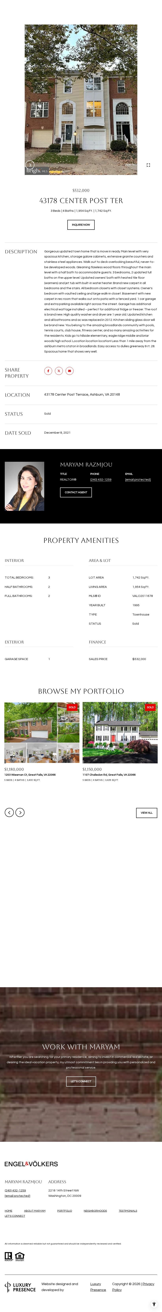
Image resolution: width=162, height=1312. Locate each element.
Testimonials (128, 1210)
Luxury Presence (98, 1287)
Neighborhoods (95, 1210)
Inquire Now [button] (81, 224)
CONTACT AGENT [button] (76, 492)
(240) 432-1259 (100, 479)
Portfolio (64, 1210)
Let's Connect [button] (81, 1081)
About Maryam (34, 1210)
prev (19, 164)
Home (8, 1210)
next (29, 164)
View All (147, 812)
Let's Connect (15, 1216)
